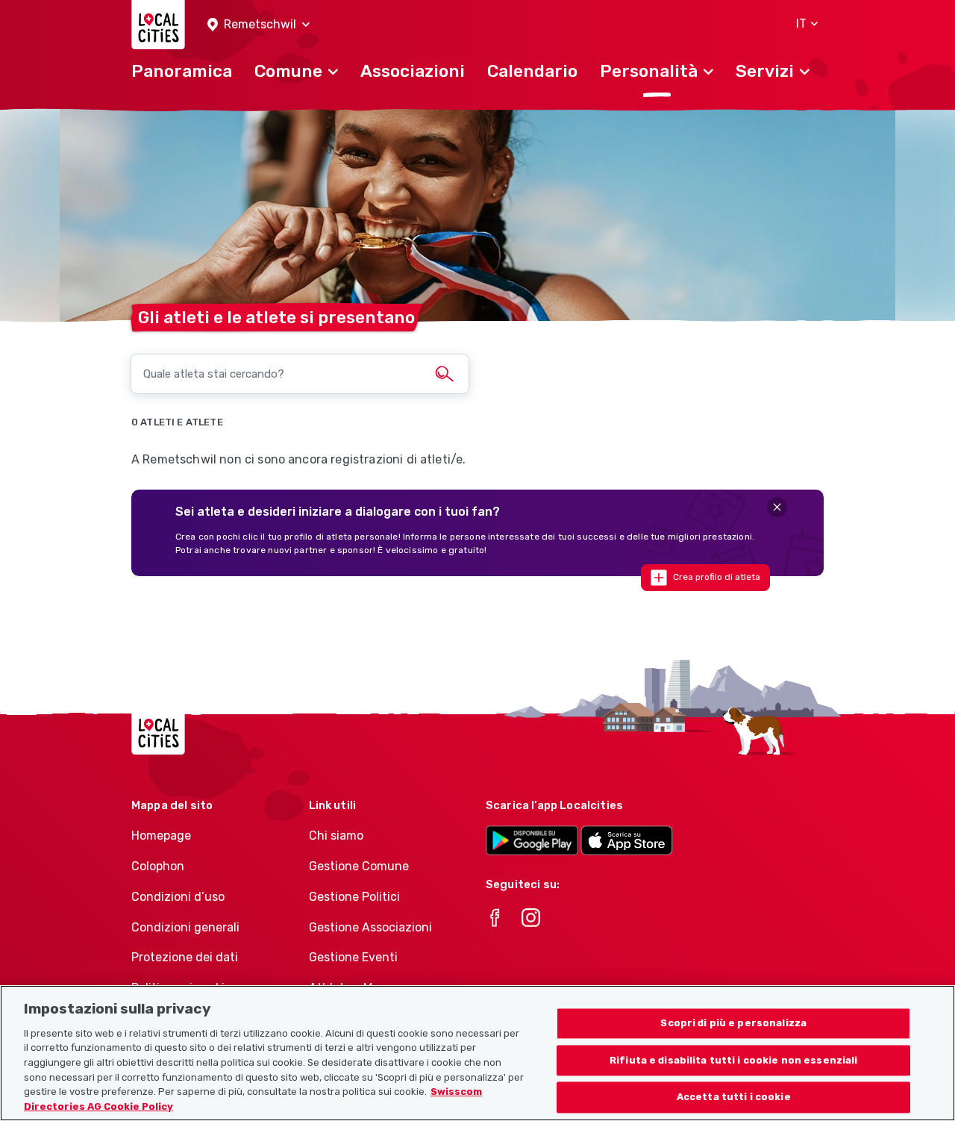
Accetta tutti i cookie (734, 1097)
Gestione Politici (354, 897)
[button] (258, 25)
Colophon (157, 866)
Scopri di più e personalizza (733, 1022)
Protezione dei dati (184, 957)
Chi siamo (336, 835)
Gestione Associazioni (370, 927)
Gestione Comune (359, 866)
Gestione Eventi (353, 957)
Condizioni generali (185, 927)
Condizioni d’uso (178, 897)
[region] (477, 1053)
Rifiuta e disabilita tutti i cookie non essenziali (734, 1060)
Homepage (161, 835)
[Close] (777, 507)
